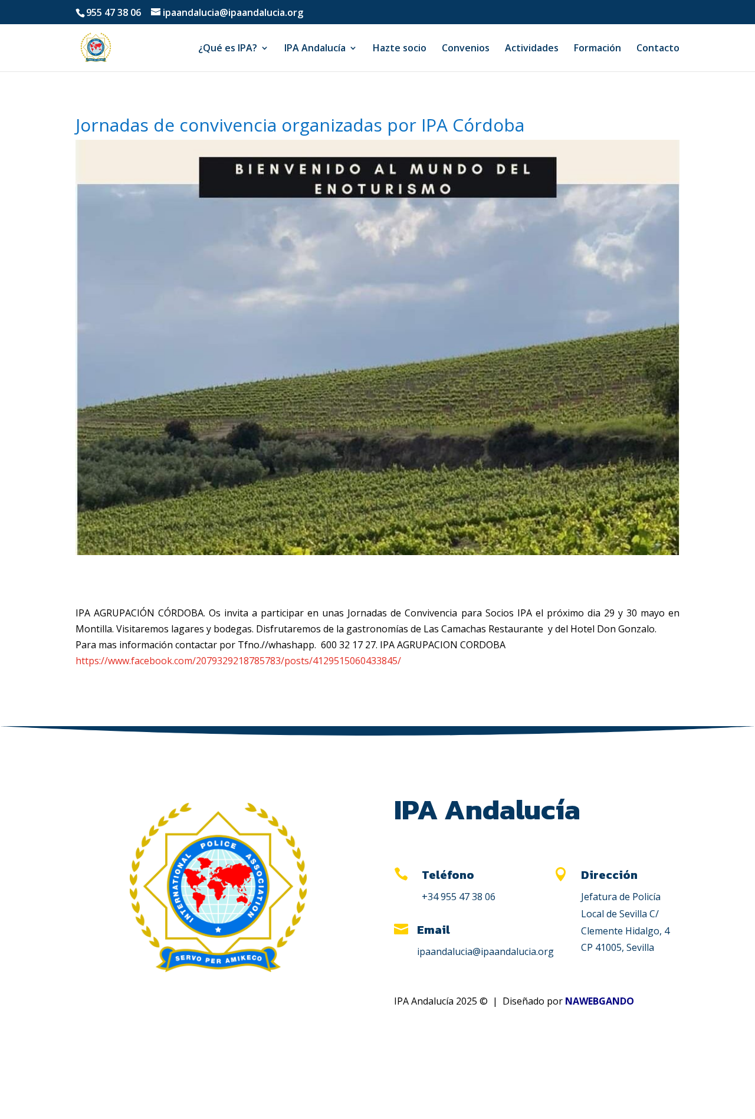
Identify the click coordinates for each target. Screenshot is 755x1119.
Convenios (466, 49)
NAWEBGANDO (599, 1001)
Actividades (532, 49)
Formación (597, 49)
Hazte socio (399, 49)
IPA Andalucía (315, 49)
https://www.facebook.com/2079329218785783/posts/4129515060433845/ (238, 660)
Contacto (658, 49)
